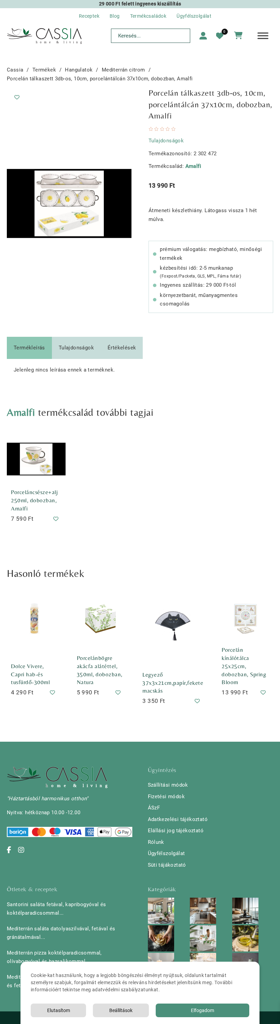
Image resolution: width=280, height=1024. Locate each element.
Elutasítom (58, 1010)
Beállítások (120, 1010)
